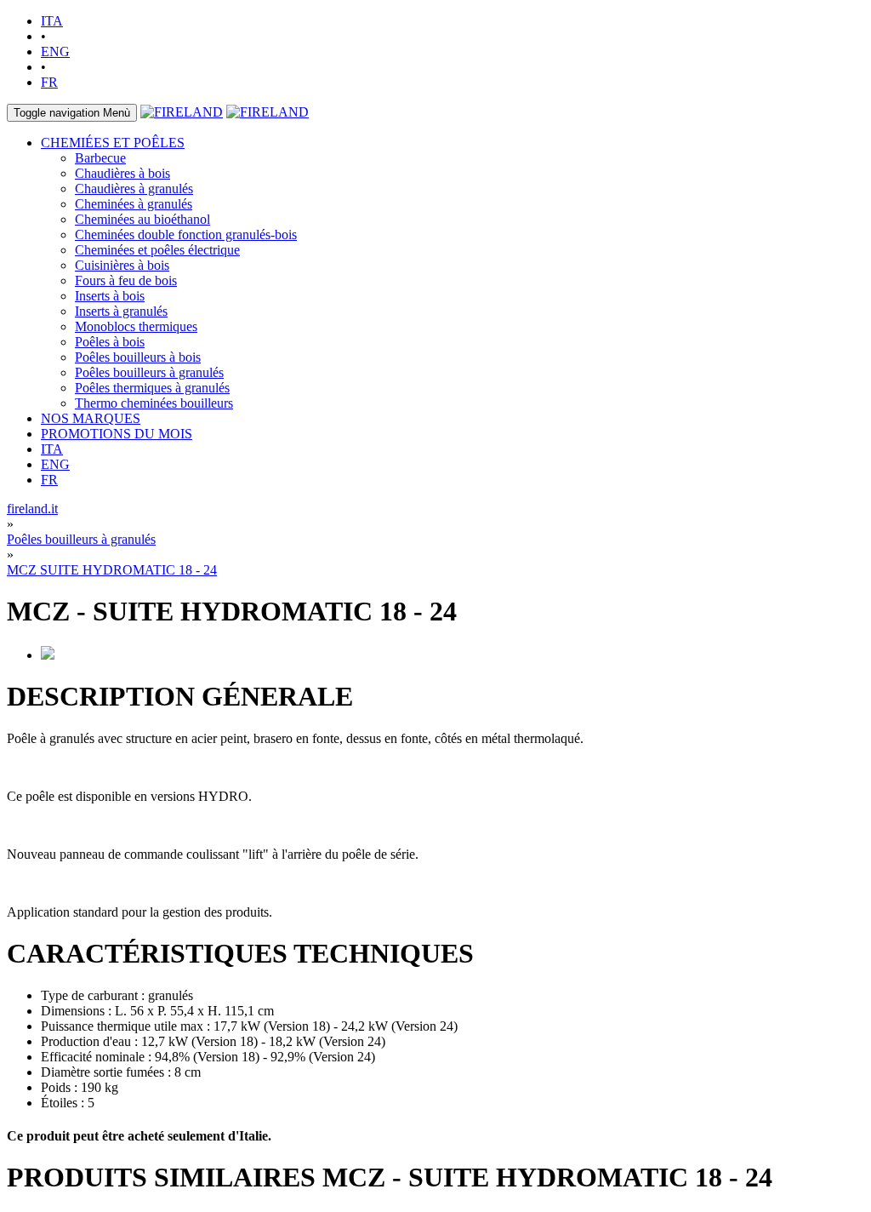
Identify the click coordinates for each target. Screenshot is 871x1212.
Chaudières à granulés (134, 188)
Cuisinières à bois (122, 265)
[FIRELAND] (181, 112)
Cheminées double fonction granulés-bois (186, 234)
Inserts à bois (110, 296)
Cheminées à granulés (133, 204)
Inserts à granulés (121, 311)
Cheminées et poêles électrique (157, 250)
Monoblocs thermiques (136, 326)
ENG (55, 51)
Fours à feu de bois (126, 280)
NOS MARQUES (90, 418)
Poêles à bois (110, 341)
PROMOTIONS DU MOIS (116, 433)
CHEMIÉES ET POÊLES (113, 142)
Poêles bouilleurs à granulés (149, 372)
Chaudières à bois (122, 173)
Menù (72, 112)
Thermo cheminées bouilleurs (154, 403)
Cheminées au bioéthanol (142, 219)
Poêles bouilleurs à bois (138, 357)
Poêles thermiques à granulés (152, 387)
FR (49, 82)
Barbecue (100, 158)
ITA (52, 21)
